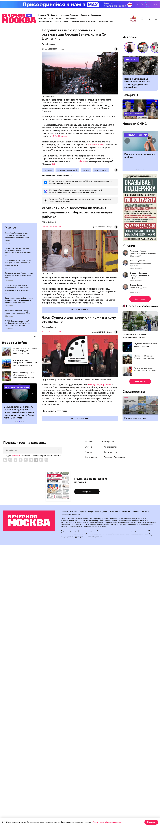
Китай (86, 170)
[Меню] (156, 19)
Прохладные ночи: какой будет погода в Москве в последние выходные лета (18, 262)
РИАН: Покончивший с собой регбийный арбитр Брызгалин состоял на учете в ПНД (17, 323)
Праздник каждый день (17, 387)
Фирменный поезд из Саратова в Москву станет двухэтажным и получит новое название (19, 300)
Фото (50, 18)
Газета (54, 15)
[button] (6, 393)
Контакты (145, 511)
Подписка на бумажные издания (93, 511)
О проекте (140, 381)
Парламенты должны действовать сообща (138, 289)
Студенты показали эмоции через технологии (145, 345)
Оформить (87, 491)
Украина (48, 170)
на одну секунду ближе (99, 384)
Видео (58, 18)
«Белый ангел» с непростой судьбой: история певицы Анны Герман (130, 47)
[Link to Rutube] (41, 460)
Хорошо (151, 822)
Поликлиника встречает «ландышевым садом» (135, 335)
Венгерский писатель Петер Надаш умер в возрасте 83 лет (18, 312)
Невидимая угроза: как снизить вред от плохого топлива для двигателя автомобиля (137, 83)
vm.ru (135, 523)
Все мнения (140, 299)
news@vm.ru (102, 527)
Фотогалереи (91, 457)
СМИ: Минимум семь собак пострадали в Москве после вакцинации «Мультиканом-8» (17, 287)
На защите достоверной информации (140, 277)
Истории (130, 37)
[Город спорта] (133, 18)
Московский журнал (69, 15)
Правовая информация (70, 514)
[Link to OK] (15, 460)
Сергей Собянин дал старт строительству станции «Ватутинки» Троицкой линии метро (17, 236)
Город (7, 243)
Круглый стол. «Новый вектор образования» (140, 109)
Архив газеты (110, 447)
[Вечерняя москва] (29, 520)
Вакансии (126, 511)
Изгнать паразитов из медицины (143, 254)
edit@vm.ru (65, 527)
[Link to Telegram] (31, 460)
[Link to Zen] (20, 460)
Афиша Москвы (61, 21)
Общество (9, 281)
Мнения (129, 245)
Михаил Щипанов (137, 261)
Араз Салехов (48, 44)
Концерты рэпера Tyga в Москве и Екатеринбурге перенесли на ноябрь (19, 275)
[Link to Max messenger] (5, 460)
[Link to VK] (10, 460)
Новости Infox (14, 342)
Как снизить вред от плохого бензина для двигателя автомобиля (140, 65)
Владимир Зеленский (67, 170)
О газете (64, 511)
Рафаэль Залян (49, 222)
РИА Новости (60, 136)
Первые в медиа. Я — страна (83, 21)
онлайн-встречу (95, 144)
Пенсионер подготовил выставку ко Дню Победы (145, 369)
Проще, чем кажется (136, 134)
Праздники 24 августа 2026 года (19, 393)
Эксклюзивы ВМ (45, 21)
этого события (78, 161)
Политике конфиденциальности (108, 822)
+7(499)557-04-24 (133, 525)
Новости (42, 18)
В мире (61, 49)
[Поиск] (142, 19)
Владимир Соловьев (138, 273)
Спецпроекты (70, 18)
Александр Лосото (138, 251)
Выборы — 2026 (106, 21)
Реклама (73, 511)
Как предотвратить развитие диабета (140, 141)
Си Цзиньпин (100, 170)
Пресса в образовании (91, 15)
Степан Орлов (136, 285)
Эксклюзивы (132, 59)
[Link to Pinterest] (46, 460)
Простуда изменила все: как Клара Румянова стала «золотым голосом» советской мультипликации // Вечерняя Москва (143, 47)
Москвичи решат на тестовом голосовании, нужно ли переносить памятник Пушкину (18, 250)
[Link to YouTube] (26, 460)
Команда (135, 511)
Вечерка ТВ (43, 15)
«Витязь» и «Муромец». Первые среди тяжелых (144, 357)
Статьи (88, 447)
